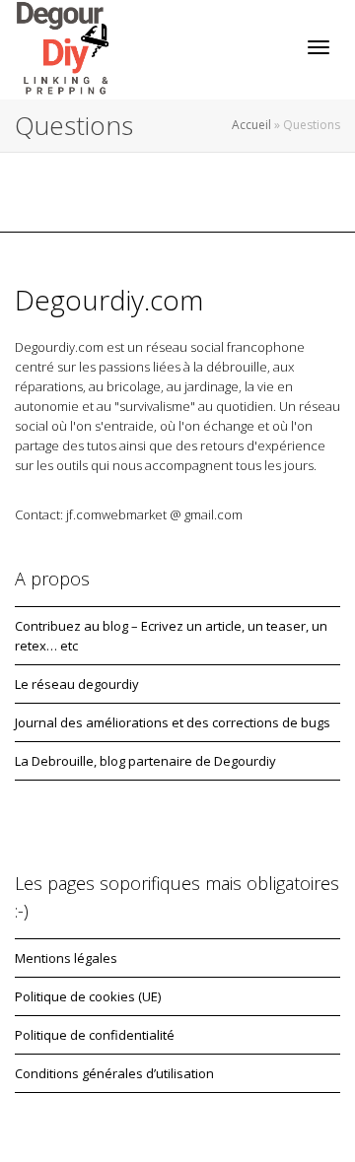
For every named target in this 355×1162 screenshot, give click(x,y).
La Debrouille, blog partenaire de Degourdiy (145, 761)
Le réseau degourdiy (77, 684)
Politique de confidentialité (95, 1035)
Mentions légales (66, 958)
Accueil (251, 124)
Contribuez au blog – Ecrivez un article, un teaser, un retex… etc (171, 635)
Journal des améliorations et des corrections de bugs (172, 722)
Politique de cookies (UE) (88, 996)
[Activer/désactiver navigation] (318, 47)
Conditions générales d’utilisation (114, 1073)
